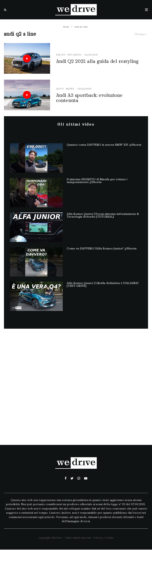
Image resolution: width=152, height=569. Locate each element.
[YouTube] (85, 478)
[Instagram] (78, 478)
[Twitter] (71, 478)
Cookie (109, 537)
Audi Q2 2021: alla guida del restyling (97, 61)
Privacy (98, 537)
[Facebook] (65, 478)
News (70, 88)
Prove (60, 54)
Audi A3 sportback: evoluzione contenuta (89, 98)
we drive (74, 54)
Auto (60, 88)
